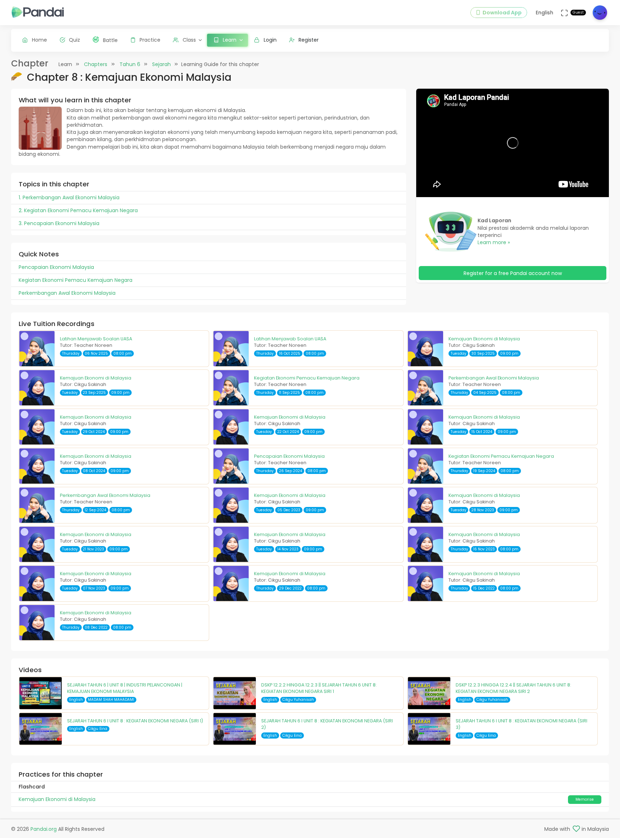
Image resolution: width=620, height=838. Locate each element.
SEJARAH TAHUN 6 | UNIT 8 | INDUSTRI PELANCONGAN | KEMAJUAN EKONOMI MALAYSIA (124, 688)
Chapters (95, 64)
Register (309, 39)
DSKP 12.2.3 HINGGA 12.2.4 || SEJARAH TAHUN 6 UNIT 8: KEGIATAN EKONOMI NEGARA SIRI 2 (513, 688)
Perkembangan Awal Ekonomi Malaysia (493, 378)
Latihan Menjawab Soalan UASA (96, 339)
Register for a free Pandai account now (513, 273)
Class (189, 39)
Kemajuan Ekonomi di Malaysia (484, 339)
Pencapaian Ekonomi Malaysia (289, 456)
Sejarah (161, 64)
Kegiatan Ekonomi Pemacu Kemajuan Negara (307, 378)
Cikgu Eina (97, 728)
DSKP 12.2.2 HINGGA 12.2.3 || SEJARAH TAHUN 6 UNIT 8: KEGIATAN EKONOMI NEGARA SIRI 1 (319, 688)
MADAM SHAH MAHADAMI (111, 699)
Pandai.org (43, 829)
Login (270, 39)
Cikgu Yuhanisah (298, 699)
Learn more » (494, 242)
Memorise (585, 799)
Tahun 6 (129, 64)
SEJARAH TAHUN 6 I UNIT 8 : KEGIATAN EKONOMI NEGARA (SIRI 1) (135, 721)
